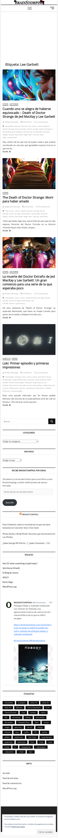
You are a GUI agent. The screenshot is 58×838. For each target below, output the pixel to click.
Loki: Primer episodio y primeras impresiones (26, 365)
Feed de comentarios (12, 783)
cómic (34, 126)
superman (8, 742)
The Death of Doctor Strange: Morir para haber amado (28, 199)
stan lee (36, 135)
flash (36, 722)
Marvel (11, 135)
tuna (50, 742)
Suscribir (10, 502)
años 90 (8, 707)
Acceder (6, 773)
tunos (7, 747)
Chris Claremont (34, 707)
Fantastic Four (23, 722)
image (7, 727)
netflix (26, 732)
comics (39, 126)
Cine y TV (7, 358)
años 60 (17, 126)
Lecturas (14, 104)
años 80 (24, 126)
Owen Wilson (37, 385)
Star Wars (32, 737)
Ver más (9, 151)
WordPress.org (9, 586)
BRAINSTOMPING (30, 514)
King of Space (38, 382)
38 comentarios (44, 207)
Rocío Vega (8, 582)
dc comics (16, 717)
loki (10, 385)
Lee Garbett (37, 132)
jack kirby (30, 380)
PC (35, 732)
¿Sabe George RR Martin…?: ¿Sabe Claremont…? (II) (26, 543)
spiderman (19, 737)
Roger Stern (28, 135)
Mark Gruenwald (19, 385)
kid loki (11, 382)
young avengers (17, 391)
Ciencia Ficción (10, 712)
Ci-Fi (48, 707)
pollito (44, 732)
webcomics (9, 752)
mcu (17, 732)
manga (40, 727)
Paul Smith (19, 135)
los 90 (29, 727)
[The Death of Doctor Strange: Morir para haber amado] (29, 173)
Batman (19, 707)
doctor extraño (20, 129)
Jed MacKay (27, 132)
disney (35, 377)
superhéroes (12, 137)
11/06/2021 (27, 373)
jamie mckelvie (40, 380)
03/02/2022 (27, 122)
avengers (21, 702)
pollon (7, 737)
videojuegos (40, 747)
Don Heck (42, 377)
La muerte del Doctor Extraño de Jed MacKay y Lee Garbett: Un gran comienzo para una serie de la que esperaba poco (29, 282)
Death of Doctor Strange (30, 211)
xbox (31, 752)
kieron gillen (19, 382)
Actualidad (9, 126)
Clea (29, 126)
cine (23, 712)
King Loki (28, 382)
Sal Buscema (14, 388)
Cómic (5, 104)
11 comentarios (42, 122)
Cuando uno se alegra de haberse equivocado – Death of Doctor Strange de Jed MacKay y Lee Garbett (29, 113)
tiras (41, 742)
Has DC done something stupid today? (20, 563)
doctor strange (32, 129)
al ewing (17, 377)
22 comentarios (42, 373)
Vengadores (26, 747)
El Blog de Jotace (10, 572)
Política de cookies (18, 827)
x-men (21, 752)
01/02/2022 (28, 207)
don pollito (40, 717)
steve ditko (44, 216)
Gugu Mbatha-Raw (19, 380)
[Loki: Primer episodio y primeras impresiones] (29, 339)
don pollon (9, 722)
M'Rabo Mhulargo (11, 122)
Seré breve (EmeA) (11, 568)
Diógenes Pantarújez (12, 207)
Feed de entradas (10, 778)
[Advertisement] (29, 32)
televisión (39, 388)
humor (46, 722)
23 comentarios (42, 294)
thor (32, 742)
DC (6, 717)
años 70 (34, 702)
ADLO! (6, 577)
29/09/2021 (27, 294)
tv (44, 388)
